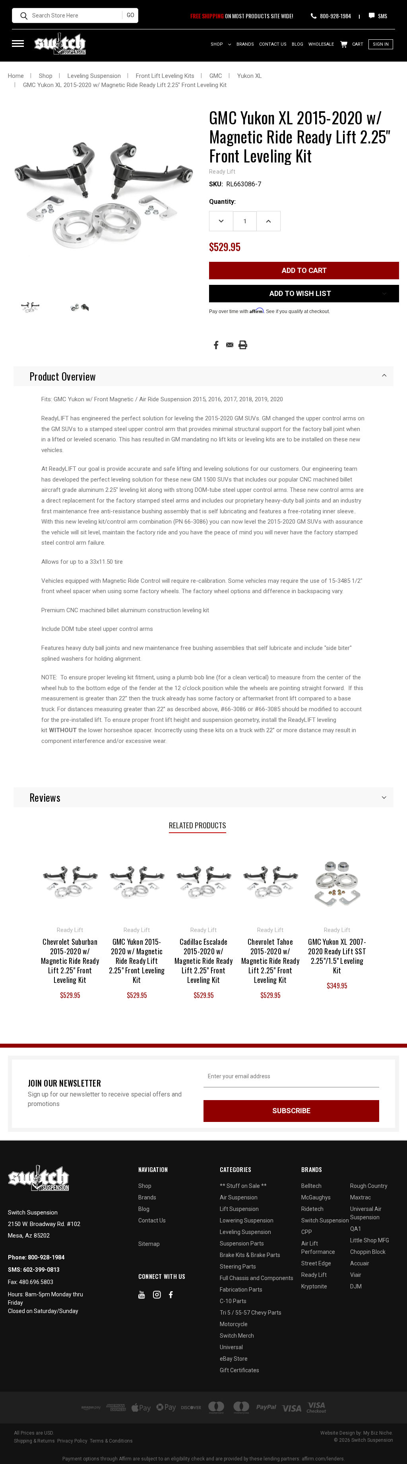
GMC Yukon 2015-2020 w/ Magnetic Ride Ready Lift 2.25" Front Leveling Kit (137, 960)
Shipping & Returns (34, 1441)
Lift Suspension (239, 1209)
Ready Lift (314, 1275)
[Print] (242, 344)
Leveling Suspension (245, 1232)
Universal (231, 1347)
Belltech (311, 1186)
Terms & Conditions (111, 1441)
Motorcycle (234, 1324)
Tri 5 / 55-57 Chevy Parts (250, 1312)
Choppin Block (368, 1252)
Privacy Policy (72, 1441)
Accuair (359, 1263)
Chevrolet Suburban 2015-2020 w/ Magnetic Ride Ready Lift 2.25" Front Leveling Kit (70, 960)
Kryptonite (314, 1286)
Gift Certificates (239, 1370)
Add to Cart (70, 881)
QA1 (355, 1229)
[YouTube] (141, 1296)
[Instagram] (157, 1296)
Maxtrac (360, 1197)
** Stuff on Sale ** (243, 1186)
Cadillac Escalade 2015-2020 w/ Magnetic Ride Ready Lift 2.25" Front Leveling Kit (203, 960)
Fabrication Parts (241, 1289)
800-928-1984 (335, 16)
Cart (357, 44)
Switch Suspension (325, 1220)
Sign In (381, 44)
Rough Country (369, 1186)
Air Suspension (239, 1197)
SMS (382, 16)
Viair (355, 1275)
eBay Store (234, 1359)
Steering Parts (238, 1266)
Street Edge (316, 1263)
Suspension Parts (242, 1243)
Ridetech (312, 1209)
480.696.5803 (36, 1282)
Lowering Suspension (246, 1220)
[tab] (203, 376)
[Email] (229, 344)
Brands (245, 44)
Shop (217, 44)
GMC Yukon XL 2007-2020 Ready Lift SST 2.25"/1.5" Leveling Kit (337, 955)
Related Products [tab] (197, 824)
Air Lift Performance (318, 1247)
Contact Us (273, 44)
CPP (306, 1232)
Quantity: (222, 201)
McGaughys (316, 1197)
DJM (356, 1286)
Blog (297, 44)
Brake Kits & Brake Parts (250, 1255)
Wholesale (321, 44)
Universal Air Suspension (366, 1213)
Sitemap (149, 1244)
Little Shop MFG (369, 1240)
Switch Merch (237, 1335)
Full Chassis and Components (256, 1278)
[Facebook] (216, 345)
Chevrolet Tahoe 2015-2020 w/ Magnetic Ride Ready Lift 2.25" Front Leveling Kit (270, 960)
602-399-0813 (41, 1270)
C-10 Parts (233, 1301)
